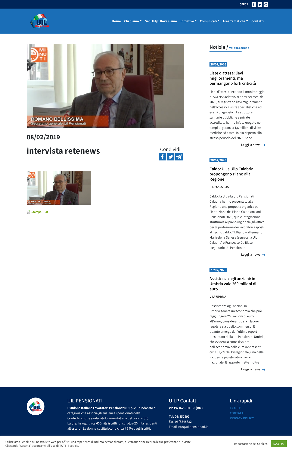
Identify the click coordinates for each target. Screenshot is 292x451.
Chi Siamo (131, 21)
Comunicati (208, 21)
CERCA (244, 4)
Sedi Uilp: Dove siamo (161, 21)
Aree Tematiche (234, 21)
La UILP (235, 408)
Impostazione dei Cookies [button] (250, 444)
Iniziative (187, 21)
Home (116, 21)
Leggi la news (253, 144)
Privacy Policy (242, 418)
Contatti (257, 21)
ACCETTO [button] (278, 443)
